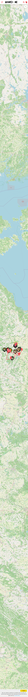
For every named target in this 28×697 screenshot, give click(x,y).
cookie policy (17, 695)
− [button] (1, 8)
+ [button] (1, 6)
